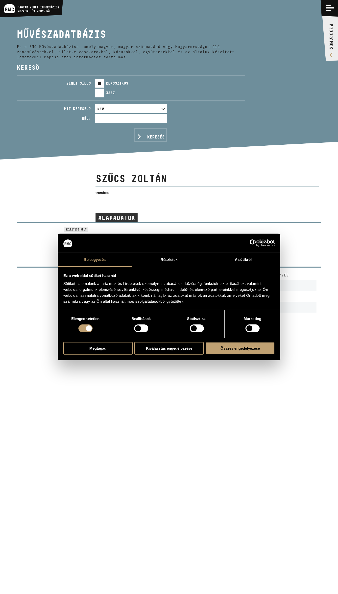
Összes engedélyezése (240, 348)
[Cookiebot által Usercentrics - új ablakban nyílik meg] (253, 243)
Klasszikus (117, 83)
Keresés (156, 137)
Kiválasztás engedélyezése (169, 348)
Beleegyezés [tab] (95, 259)
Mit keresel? (77, 108)
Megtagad (97, 348)
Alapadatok (116, 218)
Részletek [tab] (169, 259)
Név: (86, 118)
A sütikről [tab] (243, 259)
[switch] (141, 328)
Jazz (110, 93)
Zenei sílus (78, 83)
